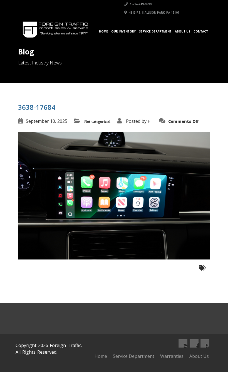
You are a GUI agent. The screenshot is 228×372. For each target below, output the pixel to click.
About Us (182, 31)
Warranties (172, 356)
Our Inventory (123, 31)
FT (150, 121)
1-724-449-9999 (140, 4)
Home (103, 31)
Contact (201, 31)
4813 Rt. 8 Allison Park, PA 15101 (153, 12)
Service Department (155, 31)
